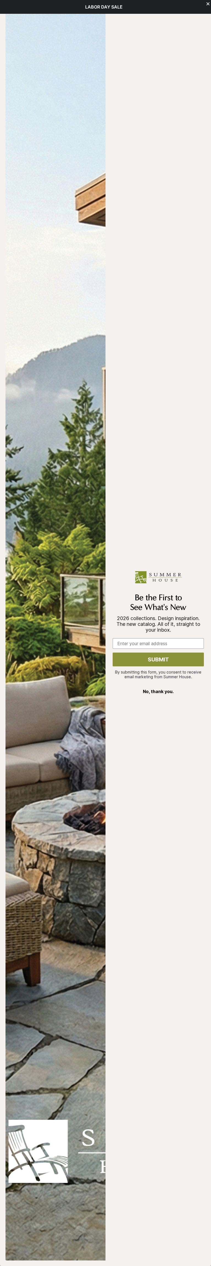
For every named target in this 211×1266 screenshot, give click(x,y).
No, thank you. (158, 691)
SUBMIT (158, 659)
